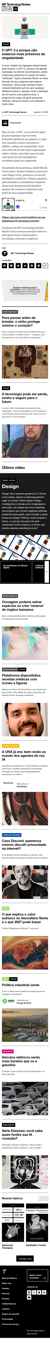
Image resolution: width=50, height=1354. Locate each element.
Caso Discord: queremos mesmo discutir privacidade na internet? (24, 844)
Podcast (6, 44)
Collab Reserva (9, 1304)
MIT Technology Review (16, 112)
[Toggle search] (4, 9)
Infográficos (8, 1051)
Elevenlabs (22, 786)
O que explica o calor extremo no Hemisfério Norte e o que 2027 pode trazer (25, 918)
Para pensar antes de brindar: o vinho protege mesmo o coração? (21, 321)
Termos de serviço (10, 1324)
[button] (47, 572)
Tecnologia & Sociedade (11, 835)
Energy (5, 908)
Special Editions (9, 1278)
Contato (5, 1288)
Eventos (5, 1298)
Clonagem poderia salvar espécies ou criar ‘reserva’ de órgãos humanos (23, 606)
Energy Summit (24, 1003)
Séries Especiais (8, 1125)
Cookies (5, 1309)
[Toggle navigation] (15, 9)
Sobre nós (6, 1283)
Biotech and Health (10, 312)
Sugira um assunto (10, 1314)
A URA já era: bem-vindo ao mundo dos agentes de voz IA (24, 755)
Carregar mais (25, 1259)
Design (10, 486)
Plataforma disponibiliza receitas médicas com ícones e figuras (21, 679)
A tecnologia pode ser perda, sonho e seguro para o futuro (25, 398)
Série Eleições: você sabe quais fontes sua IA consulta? (22, 1134)
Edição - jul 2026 (9, 480)
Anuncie (5, 1293)
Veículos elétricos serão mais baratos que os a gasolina (21, 1061)
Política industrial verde (20, 985)
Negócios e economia (10, 746)
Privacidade (7, 1319)
